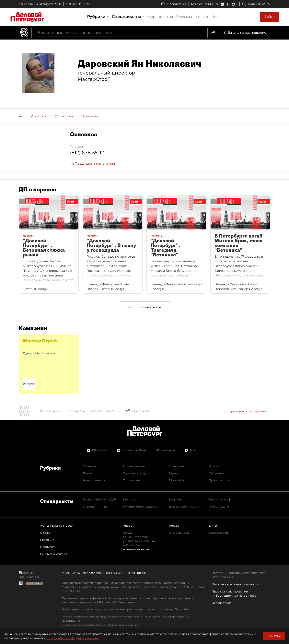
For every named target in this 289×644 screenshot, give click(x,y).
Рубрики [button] (97, 16)
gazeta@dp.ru (218, 532)
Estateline (175, 499)
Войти (269, 16)
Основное (38, 116)
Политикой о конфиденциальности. (72, 638)
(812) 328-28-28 (179, 532)
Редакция (47, 540)
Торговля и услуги (136, 473)
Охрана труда (221, 603)
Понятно (274, 636)
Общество (216, 473)
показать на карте (136, 549)
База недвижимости (183, 506)
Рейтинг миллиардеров (140, 506)
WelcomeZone (219, 506)
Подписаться (176, 4)
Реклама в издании (54, 554)
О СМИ (45, 532)
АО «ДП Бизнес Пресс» (57, 525)
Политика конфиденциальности (235, 584)
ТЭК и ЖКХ (176, 480)
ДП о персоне (64, 116)
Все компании (50, 411)
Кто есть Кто (206, 17)
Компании (90, 116)
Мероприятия (160, 17)
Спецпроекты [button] (127, 16)
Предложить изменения (94, 163)
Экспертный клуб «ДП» (99, 499)
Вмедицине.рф (220, 499)
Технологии (131, 480)
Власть (214, 466)
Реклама (184, 17)
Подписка (47, 547)
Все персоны (75, 411)
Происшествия (220, 480)
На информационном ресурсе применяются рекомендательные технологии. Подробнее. (127, 609)
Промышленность (136, 466)
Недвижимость (94, 480)
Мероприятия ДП (96, 506)
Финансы (89, 466)
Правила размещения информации (248, 411)
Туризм (174, 473)
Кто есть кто (132, 499)
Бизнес (88, 473)
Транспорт (176, 466)
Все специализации (106, 411)
